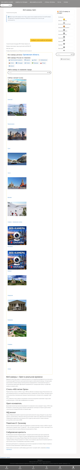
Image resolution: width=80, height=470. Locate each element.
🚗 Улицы (42, 63)
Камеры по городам (21, 2)
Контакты (40, 460)
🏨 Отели (11, 63)
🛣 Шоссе (11, 66)
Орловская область (31, 55)
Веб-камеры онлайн (7, 2)
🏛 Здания (27, 60)
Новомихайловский (62, 31)
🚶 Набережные (43, 60)
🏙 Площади (19, 63)
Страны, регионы (50, 2)
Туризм (66, 2)
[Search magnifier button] (11, 5)
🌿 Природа (35, 63)
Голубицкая (60, 17)
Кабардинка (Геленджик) (63, 27)
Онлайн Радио (66, 59)
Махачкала (60, 41)
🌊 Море (34, 60)
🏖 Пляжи (27, 63)
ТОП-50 (59, 2)
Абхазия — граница (62, 20)
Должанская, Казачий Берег (64, 24)
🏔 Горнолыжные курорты (15, 60)
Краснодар (60, 48)
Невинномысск (61, 38)
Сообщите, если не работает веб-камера (41, 40)
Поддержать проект (5, 457)
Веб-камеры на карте (36, 2)
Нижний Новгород (62, 34)
